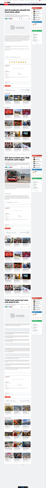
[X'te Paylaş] (6, 18)
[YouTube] (39, 0)
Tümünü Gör (36, 190)
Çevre (20, 4)
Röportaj (27, 4)
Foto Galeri (31, 2)
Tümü (29, 250)
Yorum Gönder (8, 228)
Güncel (10, 4)
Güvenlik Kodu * (7, 224)
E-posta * (19, 215)
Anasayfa (6, 4)
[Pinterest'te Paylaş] (10, 18)
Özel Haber (23, 4)
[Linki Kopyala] (11, 18)
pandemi (15, 202)
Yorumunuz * (6, 218)
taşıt (17, 202)
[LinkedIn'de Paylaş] (9, 18)
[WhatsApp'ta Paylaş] (7, 18)
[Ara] (39, 2)
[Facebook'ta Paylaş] (5, 18)
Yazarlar (37, 2)
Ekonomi (18, 4)
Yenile (6, 226)
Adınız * (6, 215)
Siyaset (15, 4)
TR (41, 0)
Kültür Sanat (30, 4)
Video (34, 2)
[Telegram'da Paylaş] (8, 18)
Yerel (12, 4)
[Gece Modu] (41, 2)
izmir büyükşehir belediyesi (10, 202)
